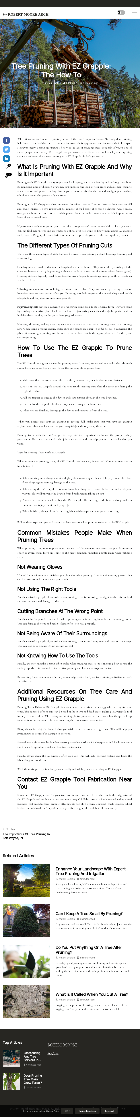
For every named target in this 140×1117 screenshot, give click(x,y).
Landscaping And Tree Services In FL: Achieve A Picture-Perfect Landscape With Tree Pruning (33, 1056)
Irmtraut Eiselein (53, 83)
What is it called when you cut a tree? (92, 994)
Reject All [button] (109, 1111)
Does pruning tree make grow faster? (33, 1079)
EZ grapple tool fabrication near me (54, 235)
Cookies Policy (52, 1111)
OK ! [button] (67, 1111)
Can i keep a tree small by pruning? (89, 913)
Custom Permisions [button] (87, 1111)
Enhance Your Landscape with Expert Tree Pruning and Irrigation (90, 871)
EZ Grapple (115, 769)
